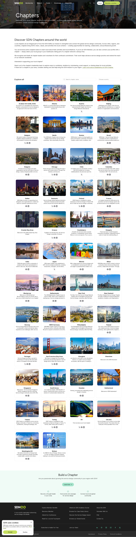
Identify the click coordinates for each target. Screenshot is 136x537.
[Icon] (64, 79)
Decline (25, 532)
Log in (100, 3)
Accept (10, 532)
